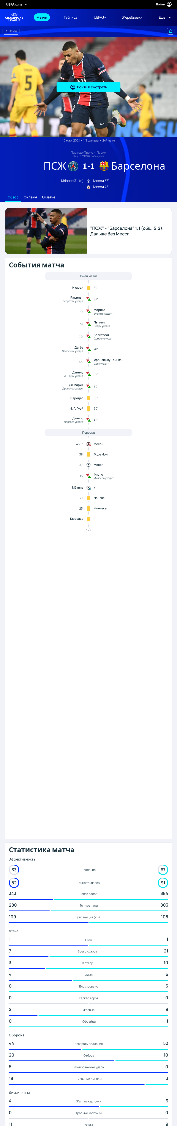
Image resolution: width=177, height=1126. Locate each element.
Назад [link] (13, 31)
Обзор (13, 197)
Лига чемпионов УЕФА (14, 17)
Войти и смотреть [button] (92, 87)
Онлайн (30, 197)
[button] (163, 17)
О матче (48, 197)
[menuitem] (45, 17)
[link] (42, 17)
